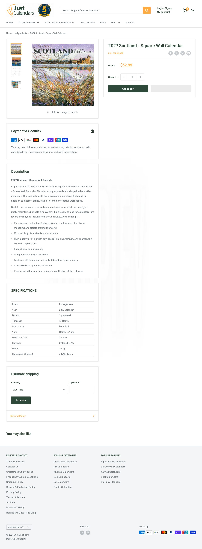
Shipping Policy (14, 481)
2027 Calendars (27, 22)
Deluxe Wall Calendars (113, 466)
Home (9, 22)
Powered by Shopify (16, 538)
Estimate (21, 400)
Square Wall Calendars (113, 461)
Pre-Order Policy (15, 507)
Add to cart (128, 88)
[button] (171, 88)
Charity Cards (87, 22)
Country (15, 382)
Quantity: (113, 76)
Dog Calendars (62, 476)
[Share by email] (188, 53)
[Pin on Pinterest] (176, 53)
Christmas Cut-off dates (19, 471)
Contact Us (12, 466)
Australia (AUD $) (16, 527)
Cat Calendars (61, 481)
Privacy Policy (13, 491)
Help (113, 22)
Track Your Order (15, 461)
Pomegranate (115, 53)
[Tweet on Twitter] (182, 53)
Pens (103, 22)
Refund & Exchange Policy (20, 486)
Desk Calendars (109, 476)
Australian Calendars (65, 461)
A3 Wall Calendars (111, 471)
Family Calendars (63, 486)
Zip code (74, 382)
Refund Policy (18, 415)
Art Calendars (61, 466)
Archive (10, 502)
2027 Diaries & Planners (58, 22)
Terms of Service (15, 497)
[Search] (147, 10)
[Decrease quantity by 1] (124, 77)
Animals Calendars (64, 471)
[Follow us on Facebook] (82, 533)
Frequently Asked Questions (22, 476)
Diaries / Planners (111, 481)
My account (163, 11)
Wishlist (129, 22)
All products (21, 33)
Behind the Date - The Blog (21, 512)
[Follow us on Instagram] (88, 533)
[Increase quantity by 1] (140, 77)
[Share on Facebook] (170, 53)
